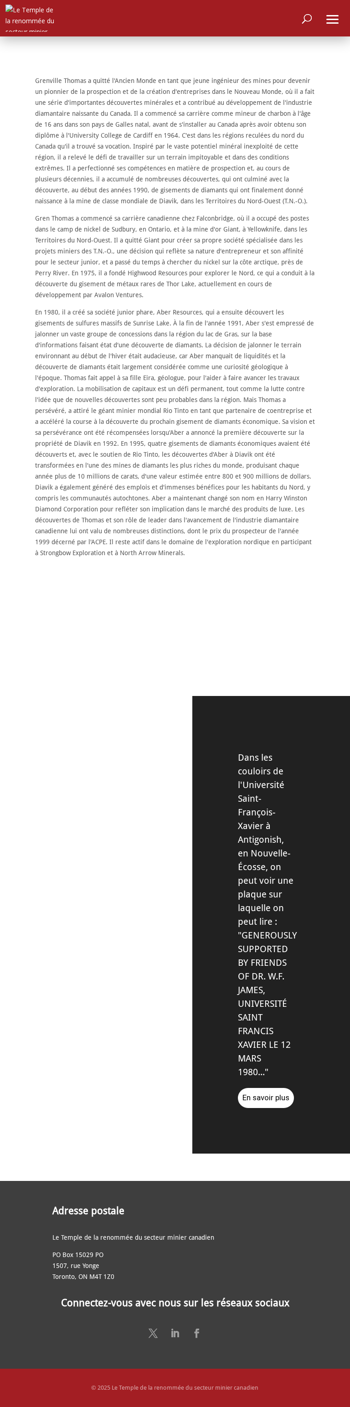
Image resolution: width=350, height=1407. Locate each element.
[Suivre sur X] (153, 1333)
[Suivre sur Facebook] (197, 1333)
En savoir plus (265, 1097)
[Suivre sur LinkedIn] (175, 1333)
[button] (332, 18)
